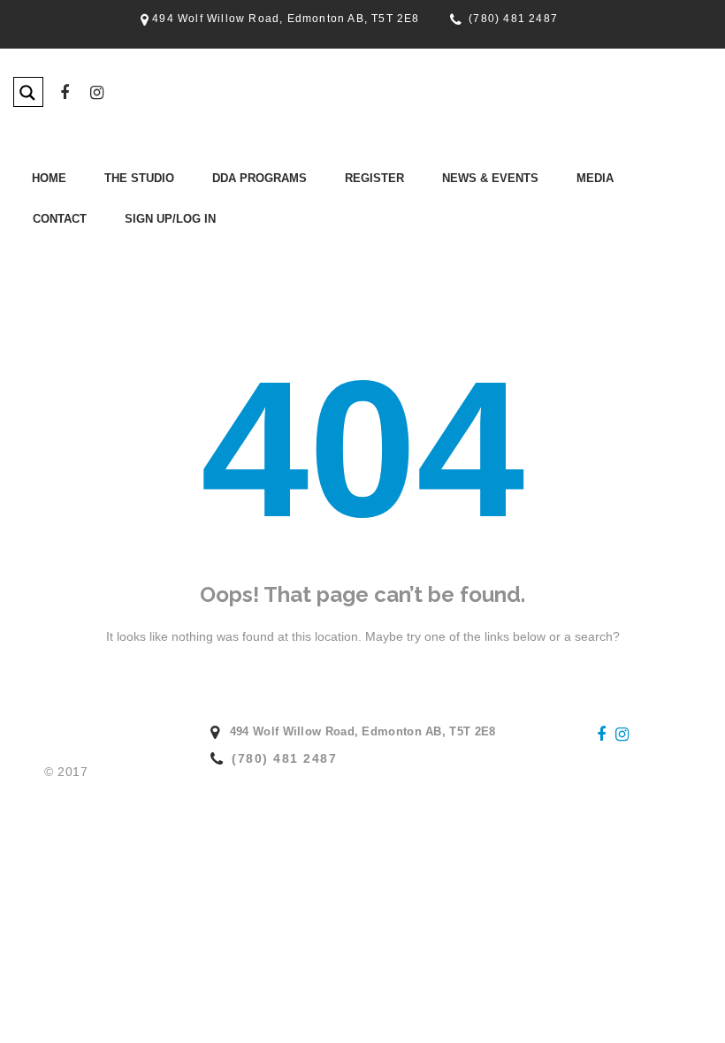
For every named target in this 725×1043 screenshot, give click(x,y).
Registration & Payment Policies (361, 240)
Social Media (531, 217)
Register (374, 178)
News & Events (490, 178)
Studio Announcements (452, 240)
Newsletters (423, 217)
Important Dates (83, 240)
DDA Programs (259, 178)
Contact (60, 218)
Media (595, 178)
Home (49, 178)
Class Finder (195, 217)
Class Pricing (312, 217)
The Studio (139, 178)
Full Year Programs (212, 240)
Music (513, 240)
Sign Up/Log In (170, 218)
